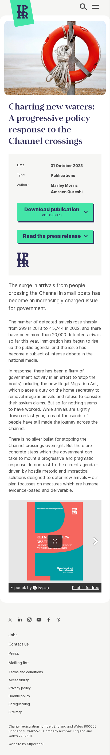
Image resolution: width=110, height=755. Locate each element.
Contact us (19, 644)
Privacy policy (20, 688)
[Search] (83, 7)
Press (14, 653)
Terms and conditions (26, 672)
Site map (15, 712)
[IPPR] (22, 12)
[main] (55, 304)
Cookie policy (19, 696)
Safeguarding (19, 704)
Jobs (13, 634)
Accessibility (19, 680)
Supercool (35, 744)
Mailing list (19, 662)
